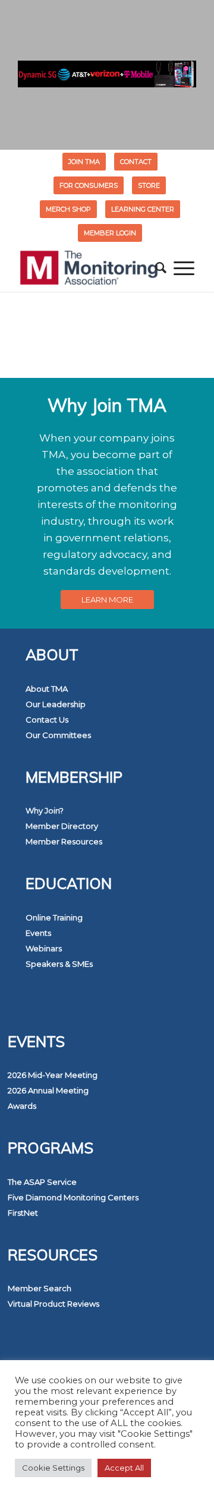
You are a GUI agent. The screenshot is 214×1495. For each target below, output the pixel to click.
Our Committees (58, 735)
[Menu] (184, 268)
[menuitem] (84, 162)
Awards (22, 1106)
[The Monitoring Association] (89, 268)
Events (38, 933)
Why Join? (45, 810)
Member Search (39, 1288)
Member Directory (62, 826)
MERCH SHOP (68, 209)
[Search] (161, 268)
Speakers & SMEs (59, 964)
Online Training (54, 917)
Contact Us (47, 719)
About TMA (47, 688)
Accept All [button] (124, 1467)
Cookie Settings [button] (53, 1467)
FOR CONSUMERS (88, 185)
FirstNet (23, 1213)
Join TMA (84, 161)
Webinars (44, 948)
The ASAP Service (42, 1182)
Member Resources (64, 841)
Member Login (110, 233)
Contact (136, 161)
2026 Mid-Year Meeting (52, 1075)
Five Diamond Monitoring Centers (73, 1197)
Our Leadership (56, 704)
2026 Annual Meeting (48, 1090)
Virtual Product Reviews (53, 1303)
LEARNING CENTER (142, 209)
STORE (149, 185)
